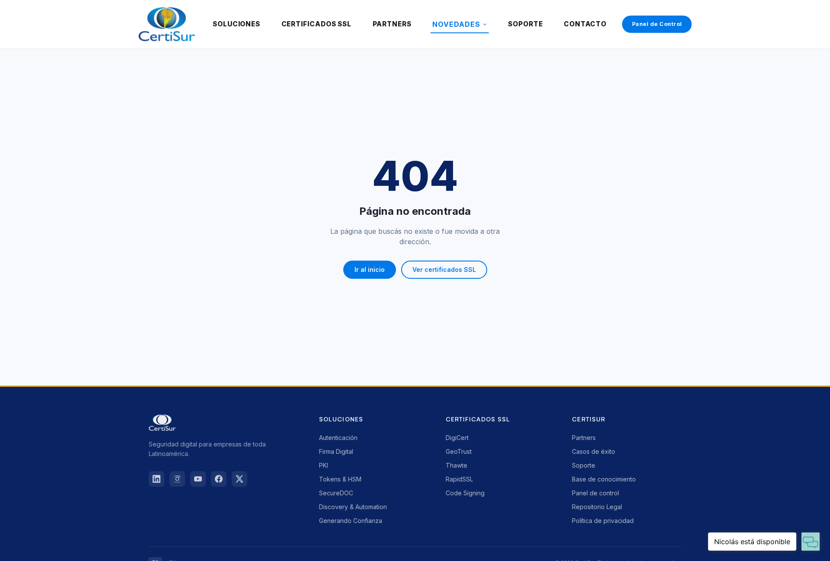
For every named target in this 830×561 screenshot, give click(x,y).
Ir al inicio (369, 269)
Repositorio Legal (597, 506)
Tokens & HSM (340, 479)
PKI (323, 465)
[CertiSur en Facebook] (219, 479)
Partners (584, 437)
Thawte (456, 465)
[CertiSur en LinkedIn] (156, 479)
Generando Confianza (350, 520)
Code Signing (465, 493)
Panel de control (595, 493)
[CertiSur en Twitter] (239, 479)
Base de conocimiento (604, 479)
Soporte (583, 465)
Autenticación (338, 437)
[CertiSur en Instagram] (177, 479)
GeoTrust (459, 451)
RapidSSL (459, 479)
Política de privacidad (603, 520)
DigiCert (457, 437)
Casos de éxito (593, 451)
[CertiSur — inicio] (166, 24)
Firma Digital (336, 451)
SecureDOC (336, 493)
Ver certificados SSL (444, 269)
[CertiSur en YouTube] (198, 479)
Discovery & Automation (353, 506)
